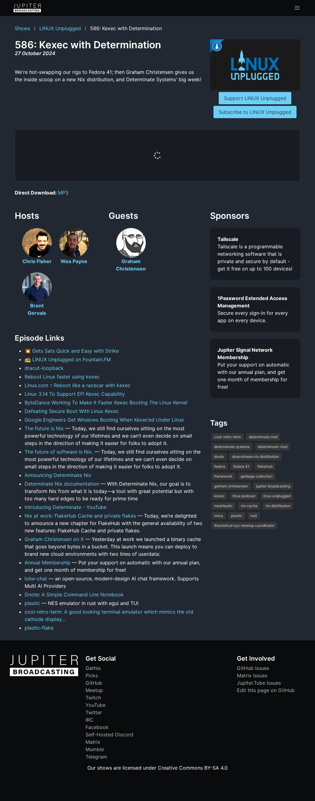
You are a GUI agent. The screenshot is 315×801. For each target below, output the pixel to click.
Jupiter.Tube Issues (259, 683)
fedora (219, 466)
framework (223, 476)
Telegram (96, 757)
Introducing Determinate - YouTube (65, 507)
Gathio (93, 668)
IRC (90, 720)
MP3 (63, 193)
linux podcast (244, 496)
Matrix (93, 742)
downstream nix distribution (255, 456)
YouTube (96, 705)
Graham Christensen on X (54, 539)
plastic (32, 603)
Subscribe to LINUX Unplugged (255, 112)
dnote (219, 456)
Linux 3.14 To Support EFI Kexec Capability (75, 394)
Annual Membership (47, 562)
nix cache (249, 505)
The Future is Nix (44, 428)
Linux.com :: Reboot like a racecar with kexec (77, 385)
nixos (218, 515)
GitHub (94, 683)
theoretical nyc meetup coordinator (244, 525)
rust (253, 515)
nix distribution (277, 505)
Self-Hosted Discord (109, 734)
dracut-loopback (44, 368)
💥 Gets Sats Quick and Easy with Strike (72, 351)
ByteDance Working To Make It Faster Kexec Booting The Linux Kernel (106, 402)
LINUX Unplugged (60, 28)
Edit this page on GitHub (266, 690)
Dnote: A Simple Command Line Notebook (74, 594)
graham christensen (231, 486)
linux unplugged (276, 496)
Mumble (95, 749)
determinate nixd (263, 437)
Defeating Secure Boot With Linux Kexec (72, 411)
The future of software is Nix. (59, 452)
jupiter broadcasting (273, 486)
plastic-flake (39, 628)
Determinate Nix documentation (62, 484)
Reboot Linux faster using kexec (62, 377)
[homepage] (27, 8)
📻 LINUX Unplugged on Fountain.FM (68, 359)
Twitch (93, 698)
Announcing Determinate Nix (58, 475)
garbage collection (257, 476)
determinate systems (232, 446)
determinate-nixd (272, 446)
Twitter (94, 712)
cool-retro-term (227, 437)
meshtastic (223, 505)
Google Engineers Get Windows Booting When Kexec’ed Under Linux (104, 420)
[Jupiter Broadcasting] (44, 674)
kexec (219, 496)
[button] (297, 8)
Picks (92, 675)
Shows (22, 28)
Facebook (97, 727)
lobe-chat (36, 578)
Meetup (94, 690)
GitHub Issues (253, 668)
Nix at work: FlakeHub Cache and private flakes (80, 516)
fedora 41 (241, 466)
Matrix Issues (252, 675)
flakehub (265, 466)
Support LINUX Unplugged (255, 98)
